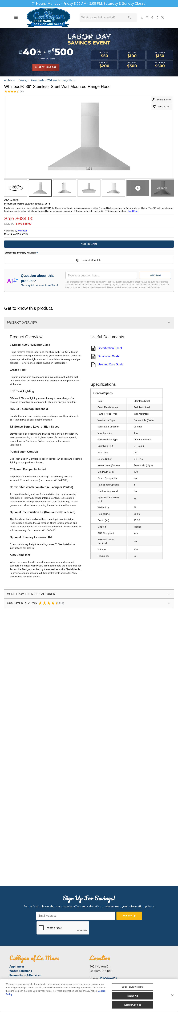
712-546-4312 (108, 978)
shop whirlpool (45, 67)
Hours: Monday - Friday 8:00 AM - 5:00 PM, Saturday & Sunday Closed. (91, 3)
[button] (16, 17)
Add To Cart (89, 244)
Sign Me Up (129, 915)
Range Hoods (37, 80)
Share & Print (163, 99)
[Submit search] (129, 17)
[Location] (152, 17)
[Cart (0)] (163, 17)
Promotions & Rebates (25, 975)
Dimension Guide (108, 356)
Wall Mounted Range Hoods (61, 80)
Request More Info (91, 260)
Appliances (9, 80)
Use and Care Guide (110, 364)
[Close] (172, 995)
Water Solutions (20, 971)
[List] (147, 17)
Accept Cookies (132, 1004)
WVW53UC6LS (20, 234)
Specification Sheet (110, 348)
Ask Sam (155, 275)
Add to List (163, 106)
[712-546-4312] (157, 17)
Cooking (23, 80)
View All (162, 188)
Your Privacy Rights (132, 987)
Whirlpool (22, 231)
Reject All (132, 996)
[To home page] (48, 17)
